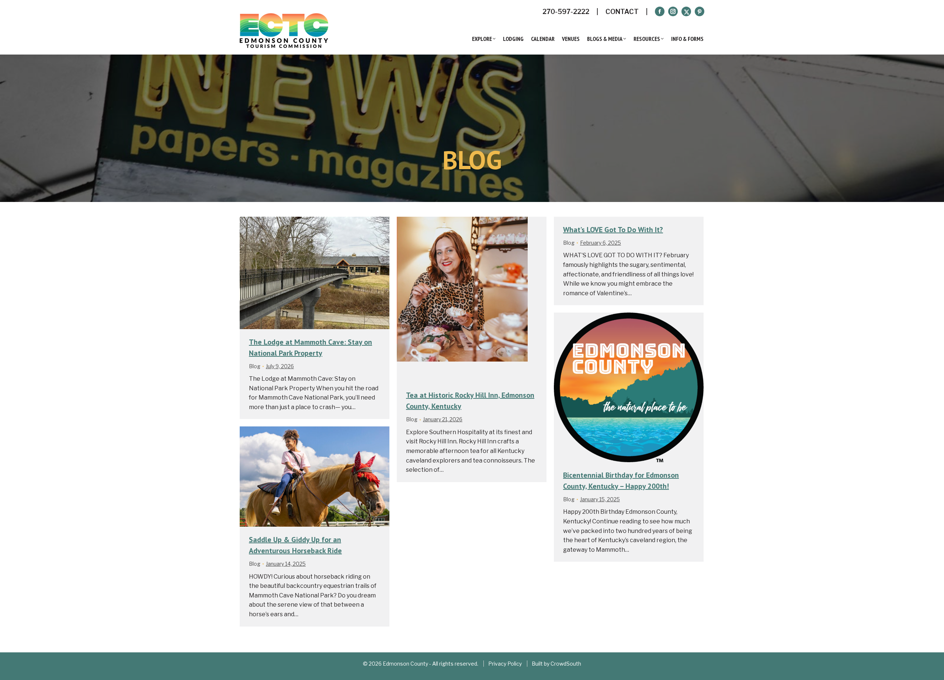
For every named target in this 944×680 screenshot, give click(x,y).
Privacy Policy (505, 663)
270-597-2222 (565, 11)
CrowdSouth (566, 663)
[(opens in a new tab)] (471, 299)
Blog (254, 366)
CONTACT (622, 11)
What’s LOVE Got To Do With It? (613, 229)
